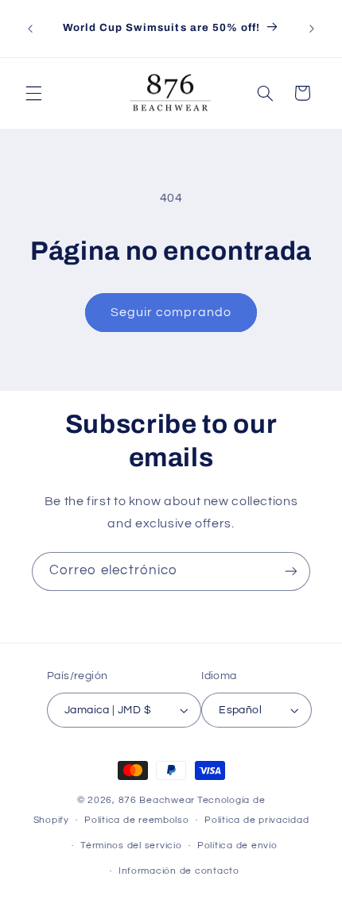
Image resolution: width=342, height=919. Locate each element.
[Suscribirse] (291, 571)
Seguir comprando (171, 312)
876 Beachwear (157, 800)
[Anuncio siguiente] (311, 28)
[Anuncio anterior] (30, 28)
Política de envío (237, 845)
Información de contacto (179, 871)
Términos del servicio (130, 845)
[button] (33, 93)
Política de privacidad (256, 820)
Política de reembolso (136, 820)
